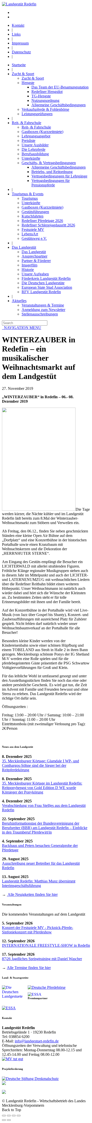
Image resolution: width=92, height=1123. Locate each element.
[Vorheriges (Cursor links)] (4, 1120)
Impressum (20, 43)
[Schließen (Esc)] (4, 1115)
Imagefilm (29, 265)
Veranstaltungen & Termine (43, 305)
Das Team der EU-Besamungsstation (60, 87)
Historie (28, 269)
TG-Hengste (41, 96)
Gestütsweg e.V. (34, 238)
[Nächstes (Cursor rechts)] (9, 1120)
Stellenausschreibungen (40, 314)
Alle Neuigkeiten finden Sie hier (32, 894)
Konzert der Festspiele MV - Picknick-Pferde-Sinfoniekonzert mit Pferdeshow (37, 929)
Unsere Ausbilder (35, 145)
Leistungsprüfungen (37, 114)
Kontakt (18, 25)
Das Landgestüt (24, 247)
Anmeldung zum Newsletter (43, 310)
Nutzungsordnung (45, 100)
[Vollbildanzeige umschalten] (14, 1115)
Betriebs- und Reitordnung (52, 172)
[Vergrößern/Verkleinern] (19, 1115)
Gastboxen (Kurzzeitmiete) (42, 132)
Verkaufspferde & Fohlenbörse (45, 109)
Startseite (19, 65)
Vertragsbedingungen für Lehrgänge (59, 176)
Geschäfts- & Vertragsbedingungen (49, 163)
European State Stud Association (47, 287)
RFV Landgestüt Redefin (41, 292)
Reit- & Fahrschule (26, 123)
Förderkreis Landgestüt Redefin (46, 278)
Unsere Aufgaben (35, 274)
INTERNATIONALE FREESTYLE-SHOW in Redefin (46, 945)
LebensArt (30, 234)
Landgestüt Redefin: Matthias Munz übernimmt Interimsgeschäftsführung (38, 883)
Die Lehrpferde (33, 149)
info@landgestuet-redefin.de (37, 1041)
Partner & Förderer (36, 261)
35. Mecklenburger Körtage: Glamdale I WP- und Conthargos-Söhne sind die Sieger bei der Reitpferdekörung (40, 765)
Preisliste (28, 140)
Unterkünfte (31, 158)
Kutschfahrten (32, 216)
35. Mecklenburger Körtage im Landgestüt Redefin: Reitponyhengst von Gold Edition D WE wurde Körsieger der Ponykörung (42, 787)
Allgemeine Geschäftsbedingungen (58, 105)
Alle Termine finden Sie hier (29, 968)
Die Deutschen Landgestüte (43, 283)
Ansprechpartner (34, 256)
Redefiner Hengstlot (47, 91)
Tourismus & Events (27, 194)
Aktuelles (19, 301)
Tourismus (30, 198)
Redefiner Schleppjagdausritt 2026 (48, 225)
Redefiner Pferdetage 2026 (42, 221)
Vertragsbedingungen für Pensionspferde (50, 182)
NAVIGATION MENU (21, 328)
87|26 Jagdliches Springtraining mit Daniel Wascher (42, 959)
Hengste (28, 83)
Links (16, 34)
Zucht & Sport (23, 74)
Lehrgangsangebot (36, 136)
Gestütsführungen (35, 212)
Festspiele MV (33, 229)
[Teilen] (9, 1115)
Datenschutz (21, 52)
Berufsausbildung (35, 154)
